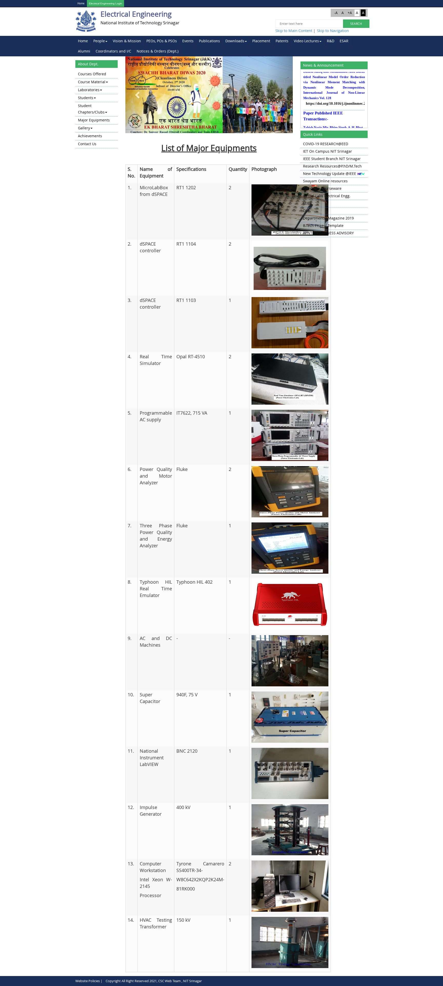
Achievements (90, 135)
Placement (261, 40)
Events (188, 40)
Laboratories (88, 89)
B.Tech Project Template (323, 225)
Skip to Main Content (293, 30)
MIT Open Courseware (322, 188)
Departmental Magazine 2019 (328, 218)
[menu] (96, 109)
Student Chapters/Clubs (91, 108)
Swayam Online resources (325, 181)
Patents (282, 40)
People (99, 40)
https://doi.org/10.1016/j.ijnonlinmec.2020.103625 (335, 93)
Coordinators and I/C (113, 51)
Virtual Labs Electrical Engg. (326, 195)
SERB (307, 203)
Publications (209, 40)
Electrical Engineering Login (105, 3)
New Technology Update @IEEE (329, 173)
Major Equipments (94, 120)
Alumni (84, 51)
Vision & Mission (127, 40)
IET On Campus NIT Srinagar (327, 151)
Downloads (234, 40)
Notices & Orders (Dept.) (157, 51)
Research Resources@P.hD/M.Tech (332, 166)
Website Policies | (88, 981)
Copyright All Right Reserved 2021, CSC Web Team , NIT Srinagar (154, 981)
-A (336, 12)
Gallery (84, 127)
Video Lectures (306, 40)
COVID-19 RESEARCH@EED (325, 143)
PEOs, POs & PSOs (161, 40)
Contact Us (87, 143)
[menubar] (221, 46)
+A (350, 12)
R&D (330, 40)
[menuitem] (83, 41)
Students (85, 97)
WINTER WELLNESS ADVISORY (328, 232)
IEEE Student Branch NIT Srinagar (332, 158)
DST (306, 210)
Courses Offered (92, 73)
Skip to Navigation (333, 30)
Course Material (91, 81)
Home (81, 3)
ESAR (344, 40)
